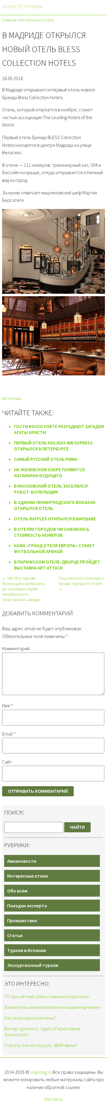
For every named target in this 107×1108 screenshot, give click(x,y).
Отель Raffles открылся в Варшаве (55, 519)
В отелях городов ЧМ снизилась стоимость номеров (51, 532)
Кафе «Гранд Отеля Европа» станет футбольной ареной (54, 548)
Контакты (53, 1099)
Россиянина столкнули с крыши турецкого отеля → (81, 583)
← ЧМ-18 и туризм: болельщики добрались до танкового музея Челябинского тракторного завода (24, 588)
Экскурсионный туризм (32, 965)
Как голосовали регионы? (30, 1018)
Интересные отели (27, 876)
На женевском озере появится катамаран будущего (49, 472)
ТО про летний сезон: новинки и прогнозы (46, 996)
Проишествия (22, 920)
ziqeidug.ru (41, 1072)
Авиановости (21, 861)
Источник (11, 398)
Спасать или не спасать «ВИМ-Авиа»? (41, 1045)
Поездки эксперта (27, 906)
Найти (77, 827)
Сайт (7, 762)
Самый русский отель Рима (45, 459)
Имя (7, 706)
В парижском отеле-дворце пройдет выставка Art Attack (57, 565)
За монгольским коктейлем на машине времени (52, 1007)
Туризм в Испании (26, 950)
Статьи (15, 935)
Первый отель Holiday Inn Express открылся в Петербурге (53, 446)
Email (9, 734)
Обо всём (17, 891)
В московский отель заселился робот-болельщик (51, 489)
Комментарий (15, 648)
